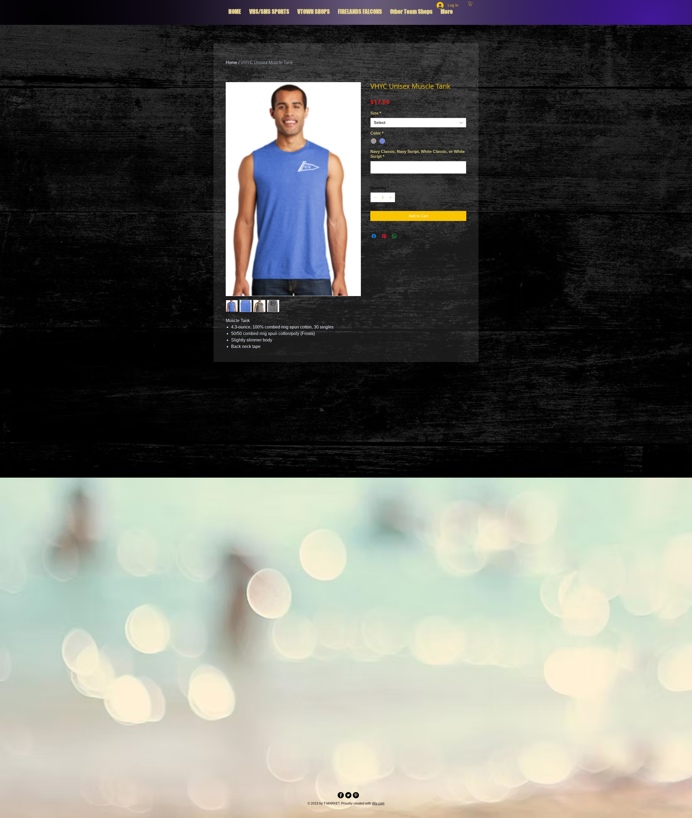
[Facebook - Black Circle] (341, 795)
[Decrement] (374, 197)
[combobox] (418, 123)
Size (375, 113)
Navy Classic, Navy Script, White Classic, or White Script (417, 154)
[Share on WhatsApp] (394, 236)
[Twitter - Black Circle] (348, 795)
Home (231, 62)
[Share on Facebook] (374, 236)
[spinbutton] (383, 197)
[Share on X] (404, 236)
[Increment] (391, 197)
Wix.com (378, 803)
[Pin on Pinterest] (384, 236)
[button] (470, 3)
